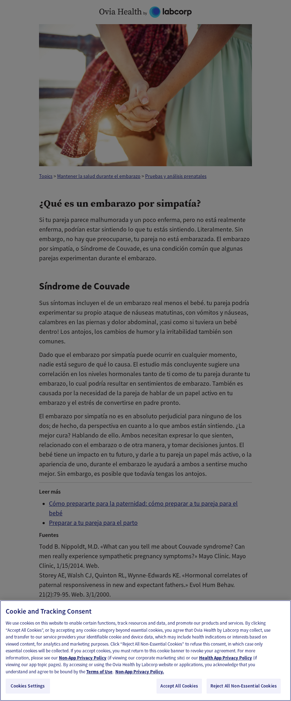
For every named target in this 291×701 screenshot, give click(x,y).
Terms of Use (99, 672)
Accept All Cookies (179, 686)
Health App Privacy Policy (225, 658)
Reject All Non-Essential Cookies (243, 686)
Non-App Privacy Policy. (139, 672)
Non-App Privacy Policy (82, 658)
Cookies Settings (28, 686)
